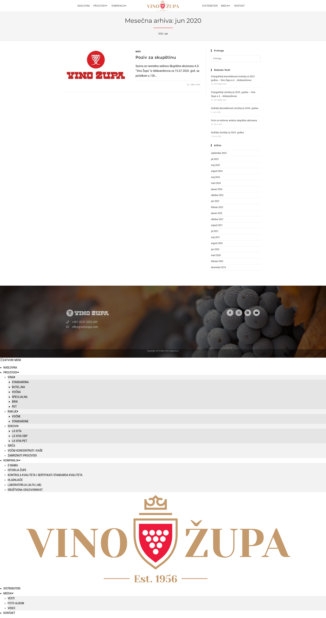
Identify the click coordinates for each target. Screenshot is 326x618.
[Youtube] (256, 312)
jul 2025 (215, 159)
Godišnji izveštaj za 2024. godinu (227, 132)
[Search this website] (236, 58)
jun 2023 (215, 201)
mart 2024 (216, 183)
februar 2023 (217, 207)
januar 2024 (216, 189)
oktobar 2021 (217, 219)
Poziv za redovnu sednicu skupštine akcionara (234, 120)
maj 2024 (215, 177)
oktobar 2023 (217, 195)
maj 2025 (215, 165)
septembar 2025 (219, 153)
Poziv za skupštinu (155, 57)
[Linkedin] (247, 312)
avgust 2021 (217, 225)
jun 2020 (215, 249)
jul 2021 (215, 231)
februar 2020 (217, 261)
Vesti (138, 51)
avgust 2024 (217, 171)
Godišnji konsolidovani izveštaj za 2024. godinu (234, 108)
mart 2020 (216, 255)
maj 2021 (215, 237)
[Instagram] (239, 312)
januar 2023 (216, 213)
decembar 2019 (218, 267)
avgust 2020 (217, 243)
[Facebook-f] (230, 312)
